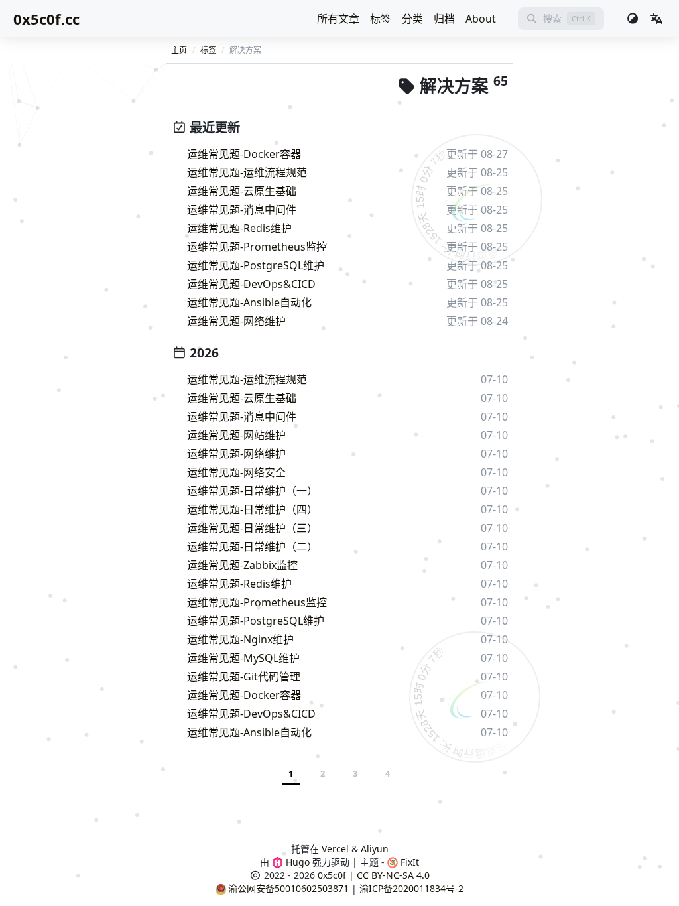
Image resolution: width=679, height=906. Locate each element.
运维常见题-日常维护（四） (252, 509)
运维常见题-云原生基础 (241, 191)
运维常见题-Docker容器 (244, 154)
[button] (656, 18)
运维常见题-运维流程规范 (247, 172)
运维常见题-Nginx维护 (240, 639)
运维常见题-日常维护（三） (252, 528)
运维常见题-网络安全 (236, 472)
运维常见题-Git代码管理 (243, 676)
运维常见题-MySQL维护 (243, 658)
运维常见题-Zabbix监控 (242, 565)
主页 (179, 50)
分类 (412, 18)
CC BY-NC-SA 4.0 (393, 875)
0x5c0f (332, 875)
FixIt (408, 862)
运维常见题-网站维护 (236, 435)
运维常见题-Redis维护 (239, 228)
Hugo (296, 862)
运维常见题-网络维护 (236, 321)
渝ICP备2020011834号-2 (411, 888)
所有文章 (338, 18)
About (480, 18)
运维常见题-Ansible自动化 (249, 302)
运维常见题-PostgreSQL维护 (255, 265)
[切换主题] (632, 19)
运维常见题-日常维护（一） (252, 491)
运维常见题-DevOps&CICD (251, 284)
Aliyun (375, 848)
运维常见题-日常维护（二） (252, 546)
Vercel (335, 848)
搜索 (552, 18)
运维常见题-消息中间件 (241, 209)
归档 (444, 18)
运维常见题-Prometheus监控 (257, 246)
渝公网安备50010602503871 (288, 888)
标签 (380, 18)
